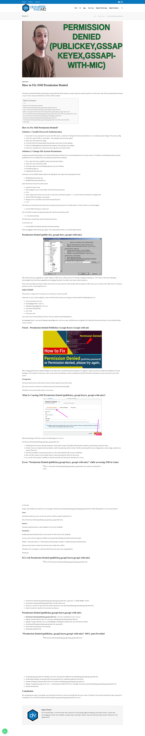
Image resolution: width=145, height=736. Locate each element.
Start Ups (91, 8)
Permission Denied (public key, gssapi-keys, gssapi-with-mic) (40, 107)
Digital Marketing (101, 8)
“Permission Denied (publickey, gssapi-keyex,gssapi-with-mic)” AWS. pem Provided (46, 120)
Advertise (30, 2)
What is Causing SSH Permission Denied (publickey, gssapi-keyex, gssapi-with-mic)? (46, 112)
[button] (4, 731)
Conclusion (26, 122)
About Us (24, 2)
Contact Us (37, 2)
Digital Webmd (119, 729)
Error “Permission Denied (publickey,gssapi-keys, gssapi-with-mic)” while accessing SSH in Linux (50, 114)
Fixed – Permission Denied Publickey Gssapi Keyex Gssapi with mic (41, 109)
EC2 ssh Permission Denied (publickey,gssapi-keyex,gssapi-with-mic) (42, 116)
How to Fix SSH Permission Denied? (33, 105)
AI (80, 8)
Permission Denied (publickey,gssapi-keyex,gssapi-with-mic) (40, 118)
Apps (84, 8)
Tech (75, 8)
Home (94, 16)
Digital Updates (114, 8)
